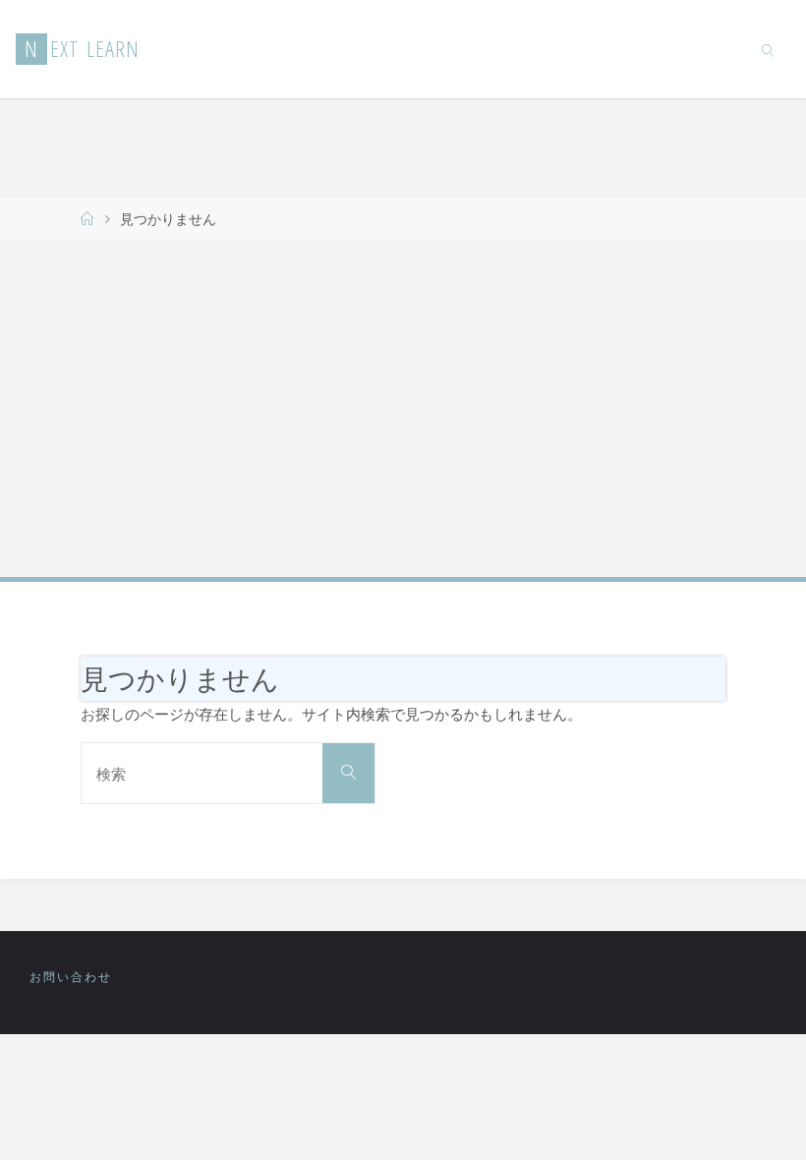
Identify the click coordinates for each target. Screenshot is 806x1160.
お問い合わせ (70, 976)
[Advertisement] (403, 408)
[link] (769, 49)
